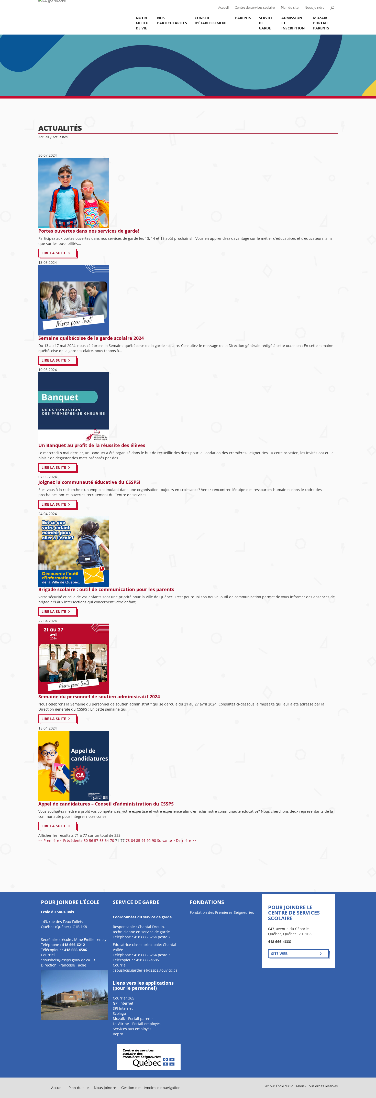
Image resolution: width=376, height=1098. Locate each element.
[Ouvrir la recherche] (332, 7)
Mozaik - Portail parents (133, 1018)
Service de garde (266, 22)
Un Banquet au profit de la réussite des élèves (91, 445)
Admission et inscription (293, 22)
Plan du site (289, 7)
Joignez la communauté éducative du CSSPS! (89, 482)
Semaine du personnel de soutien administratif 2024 (99, 696)
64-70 (109, 840)
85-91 (141, 840)
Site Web (279, 953)
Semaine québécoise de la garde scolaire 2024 (91, 338)
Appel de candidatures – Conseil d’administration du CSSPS (106, 804)
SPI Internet (123, 1008)
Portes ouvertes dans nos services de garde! (88, 231)
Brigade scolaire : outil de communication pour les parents (106, 589)
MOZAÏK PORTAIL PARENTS (321, 22)
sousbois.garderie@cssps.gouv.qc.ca (146, 970)
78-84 (130, 840)
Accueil (223, 7)
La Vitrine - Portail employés (137, 1023)
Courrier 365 (123, 998)
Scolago (119, 1013)
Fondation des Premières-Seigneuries (222, 912)
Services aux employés (132, 1028)
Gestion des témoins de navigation (151, 1087)
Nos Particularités (172, 20)
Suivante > (166, 840)
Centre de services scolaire (255, 7)
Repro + (119, 1033)
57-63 (99, 840)
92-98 (151, 840)
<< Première (48, 840)
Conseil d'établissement (211, 20)
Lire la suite (53, 253)
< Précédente (71, 840)
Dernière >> (186, 840)
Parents (243, 17)
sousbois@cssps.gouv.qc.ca (66, 960)
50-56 (88, 840)
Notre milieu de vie (142, 22)
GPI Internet (123, 1003)
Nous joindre (314, 7)
